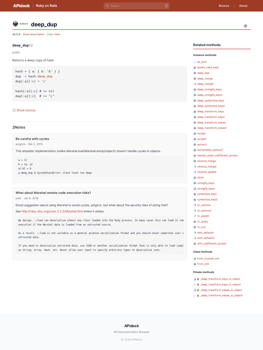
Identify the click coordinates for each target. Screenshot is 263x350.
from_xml (203, 263)
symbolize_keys (207, 193)
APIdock (21, 5)
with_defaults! (206, 238)
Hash (57, 34)
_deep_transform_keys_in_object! (220, 284)
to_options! (204, 210)
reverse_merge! (207, 166)
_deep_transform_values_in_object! (221, 295)
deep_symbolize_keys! (211, 105)
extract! (202, 144)
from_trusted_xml (208, 258)
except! (201, 139)
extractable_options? (210, 149)
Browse (224, 5)
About (243, 5)
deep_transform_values (211, 122)
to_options (204, 205)
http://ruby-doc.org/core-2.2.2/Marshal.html (52, 211)
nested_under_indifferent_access (217, 155)
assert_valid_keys (208, 67)
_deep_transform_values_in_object (221, 290)
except (201, 133)
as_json (202, 61)
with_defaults (205, 232)
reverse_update (206, 171)
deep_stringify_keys (209, 89)
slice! (200, 177)
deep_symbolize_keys (210, 100)
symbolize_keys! (207, 199)
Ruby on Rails (46, 5)
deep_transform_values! (212, 127)
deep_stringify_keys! (210, 95)
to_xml (201, 227)
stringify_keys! (206, 188)
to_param (203, 215)
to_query (202, 221)
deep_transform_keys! (211, 117)
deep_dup (45, 76)
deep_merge (205, 78)
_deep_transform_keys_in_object (220, 278)
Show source (26, 110)
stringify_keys (205, 183)
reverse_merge (206, 161)
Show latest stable (34, 34)
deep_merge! (205, 83)
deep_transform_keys (210, 111)
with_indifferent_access (211, 243)
